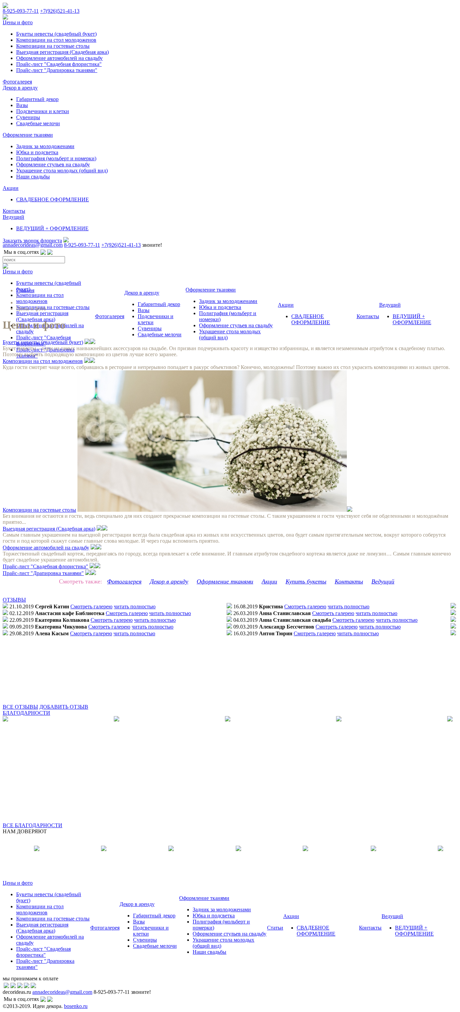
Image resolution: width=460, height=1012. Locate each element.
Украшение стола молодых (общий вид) (62, 170)
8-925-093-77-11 (21, 11)
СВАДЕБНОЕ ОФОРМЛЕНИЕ (52, 199)
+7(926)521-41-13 (59, 11)
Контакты (14, 211)
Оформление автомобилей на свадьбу (59, 58)
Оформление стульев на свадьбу (53, 164)
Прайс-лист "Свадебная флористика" (59, 64)
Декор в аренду (20, 88)
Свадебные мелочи (38, 123)
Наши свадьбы (33, 176)
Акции (11, 188)
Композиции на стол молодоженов (56, 40)
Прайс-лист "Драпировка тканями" (56, 70)
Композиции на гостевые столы (53, 46)
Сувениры (28, 117)
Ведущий (13, 217)
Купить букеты (306, 581)
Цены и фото (18, 22)
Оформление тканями (28, 135)
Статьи (275, 928)
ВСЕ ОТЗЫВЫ (20, 707)
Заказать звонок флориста (32, 240)
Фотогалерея (17, 82)
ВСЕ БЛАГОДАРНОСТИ (32, 825)
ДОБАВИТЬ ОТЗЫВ (63, 707)
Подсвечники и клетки (42, 111)
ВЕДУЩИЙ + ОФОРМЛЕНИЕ (52, 228)
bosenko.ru (76, 1006)
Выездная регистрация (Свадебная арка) (62, 52)
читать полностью (135, 606)
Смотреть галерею (91, 606)
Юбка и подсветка (37, 152)
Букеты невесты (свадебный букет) (56, 34)
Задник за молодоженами (45, 146)
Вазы (22, 105)
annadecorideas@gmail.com (33, 245)
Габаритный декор (37, 99)
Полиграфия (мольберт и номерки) (56, 158)
